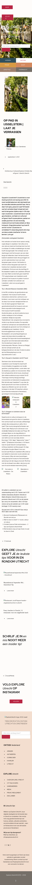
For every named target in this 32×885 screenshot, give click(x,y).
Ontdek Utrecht (26, 172)
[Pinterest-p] (10, 845)
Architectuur (9, 171)
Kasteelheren (6, 320)
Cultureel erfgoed (16, 172)
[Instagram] (5, 845)
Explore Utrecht (21, 172)
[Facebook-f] (7, 845)
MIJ (7, 292)
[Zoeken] (6, 50)
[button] (4, 188)
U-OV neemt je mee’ (14, 506)
